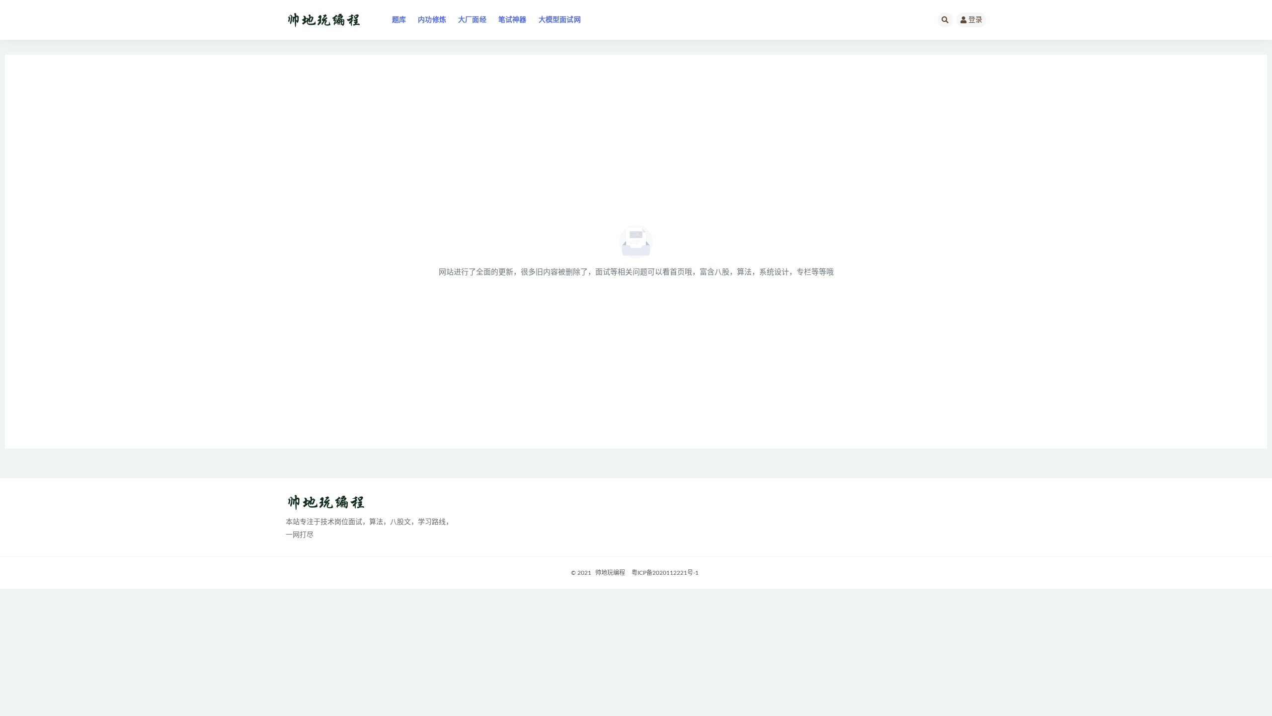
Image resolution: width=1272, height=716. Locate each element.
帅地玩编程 (610, 573)
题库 (399, 19)
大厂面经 (472, 19)
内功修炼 (432, 19)
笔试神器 (512, 19)
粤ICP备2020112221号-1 (665, 573)
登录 (975, 19)
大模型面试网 (560, 19)
